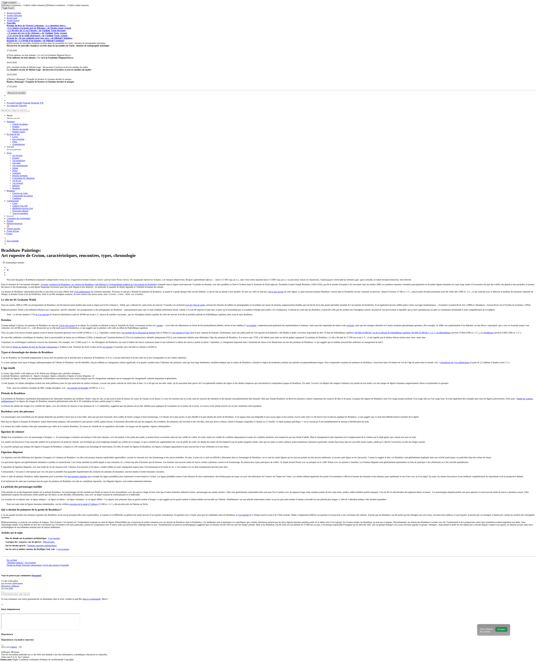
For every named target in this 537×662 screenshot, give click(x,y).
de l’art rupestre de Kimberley (144, 284)
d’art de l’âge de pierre (195, 305)
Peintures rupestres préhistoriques (42, 545)
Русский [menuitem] (11, 103)
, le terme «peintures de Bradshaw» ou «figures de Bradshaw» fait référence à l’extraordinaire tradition (85, 284)
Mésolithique (445, 332)
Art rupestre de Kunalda (77, 388)
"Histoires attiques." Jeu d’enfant (21, 562)
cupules (159, 325)
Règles (15, 659)
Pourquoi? (36, 575)
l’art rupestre (243, 515)
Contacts (25, 657)
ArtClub (14, 148)
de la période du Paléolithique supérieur (393, 332)
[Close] (29, 111)
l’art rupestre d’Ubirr (180, 332)
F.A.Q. (14, 657)
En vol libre (12, 560)
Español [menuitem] (18, 103)
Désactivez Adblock (10, 586)
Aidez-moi (6, 657)
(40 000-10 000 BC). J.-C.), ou (425, 332)
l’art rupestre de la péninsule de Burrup (138, 332)
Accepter (501, 629)
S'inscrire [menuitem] (23, 105)
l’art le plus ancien (275, 292)
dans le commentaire (92, 599)
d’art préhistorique (82, 292)
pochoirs (350, 325)
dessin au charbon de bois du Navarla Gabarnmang (34, 347)
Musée (13, 116)
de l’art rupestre (42, 314)
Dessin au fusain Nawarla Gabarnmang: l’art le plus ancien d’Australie (38, 565)
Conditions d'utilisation (29, 659)
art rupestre (251, 325)
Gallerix (13, 647)
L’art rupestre (54, 538)
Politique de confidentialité (52, 659)
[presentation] (271, 272)
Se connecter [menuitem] (12, 105)
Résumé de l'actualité (16, 93)
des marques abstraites (77, 476)
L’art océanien (62, 549)
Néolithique (488, 332)
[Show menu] (19, 3)
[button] (14, 13)
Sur (19, 657)
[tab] (7, 270)
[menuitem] (42, 103)
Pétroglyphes (49, 542)
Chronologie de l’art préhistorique (454, 362)
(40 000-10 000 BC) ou (365, 332)
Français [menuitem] (26, 103)
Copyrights (69, 659)
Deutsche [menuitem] (35, 103)
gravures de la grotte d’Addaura (84, 504)
